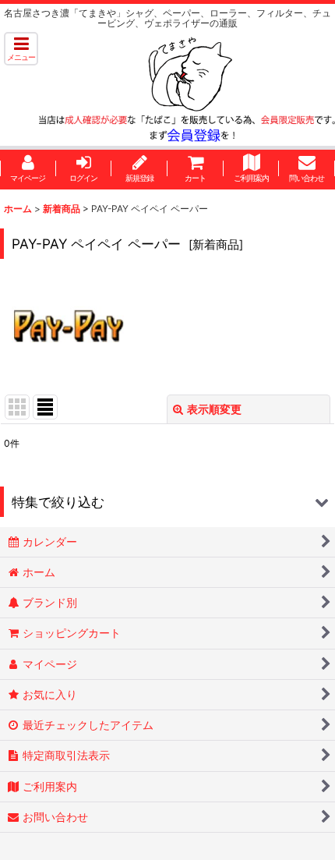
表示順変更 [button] (214, 409)
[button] (21, 48)
